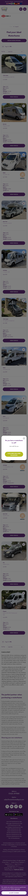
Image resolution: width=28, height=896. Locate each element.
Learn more (17, 889)
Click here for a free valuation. (14, 454)
